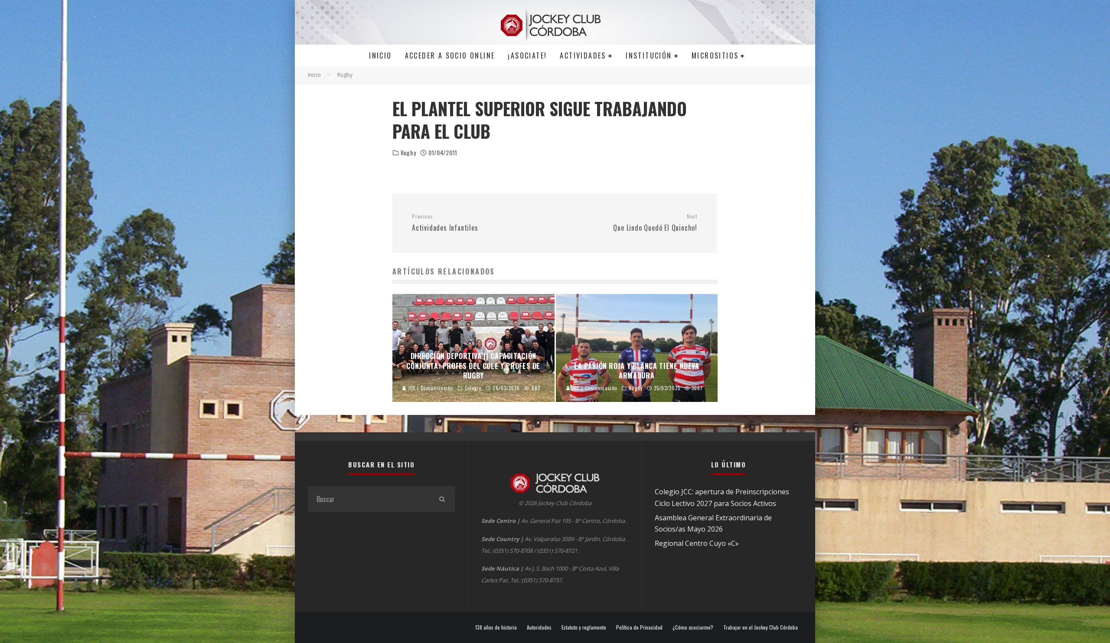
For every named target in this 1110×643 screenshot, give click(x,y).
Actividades (583, 55)
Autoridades (539, 627)
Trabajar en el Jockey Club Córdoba (760, 627)
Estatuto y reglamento (584, 627)
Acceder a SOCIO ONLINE (450, 55)
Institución (649, 55)
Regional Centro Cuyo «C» (697, 543)
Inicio (380, 55)
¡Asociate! (527, 55)
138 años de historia (496, 627)
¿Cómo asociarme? (693, 627)
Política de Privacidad (639, 627)
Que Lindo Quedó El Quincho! (655, 223)
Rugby (408, 153)
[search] (442, 499)
